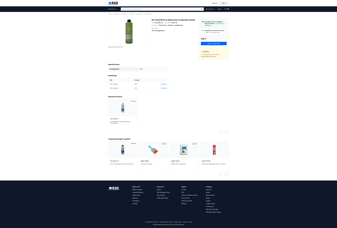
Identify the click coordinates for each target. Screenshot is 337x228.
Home (109, 14)
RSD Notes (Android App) (213, 212)
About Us (208, 189)
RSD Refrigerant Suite (163, 192)
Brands (208, 198)
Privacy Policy (185, 198)
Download (164, 84)
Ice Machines (139, 14)
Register (214, 3)
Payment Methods (138, 192)
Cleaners (131, 14)
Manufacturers (210, 195)
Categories (116, 14)
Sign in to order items (214, 43)
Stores (208, 192)
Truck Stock (124, 14)
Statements (136, 201)
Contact (183, 189)
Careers (208, 201)
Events (159, 189)
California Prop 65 (186, 201)
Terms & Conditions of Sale (189, 195)
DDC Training (161, 195)
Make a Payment (137, 189)
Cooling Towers (210, 203)
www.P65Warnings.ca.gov (208, 56)
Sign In (224, 3)
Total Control (210, 206)
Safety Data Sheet (162, 198)
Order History (136, 195)
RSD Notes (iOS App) (212, 209)
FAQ (182, 192)
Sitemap (183, 203)
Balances (135, 198)
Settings (135, 203)
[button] (113, 9)
